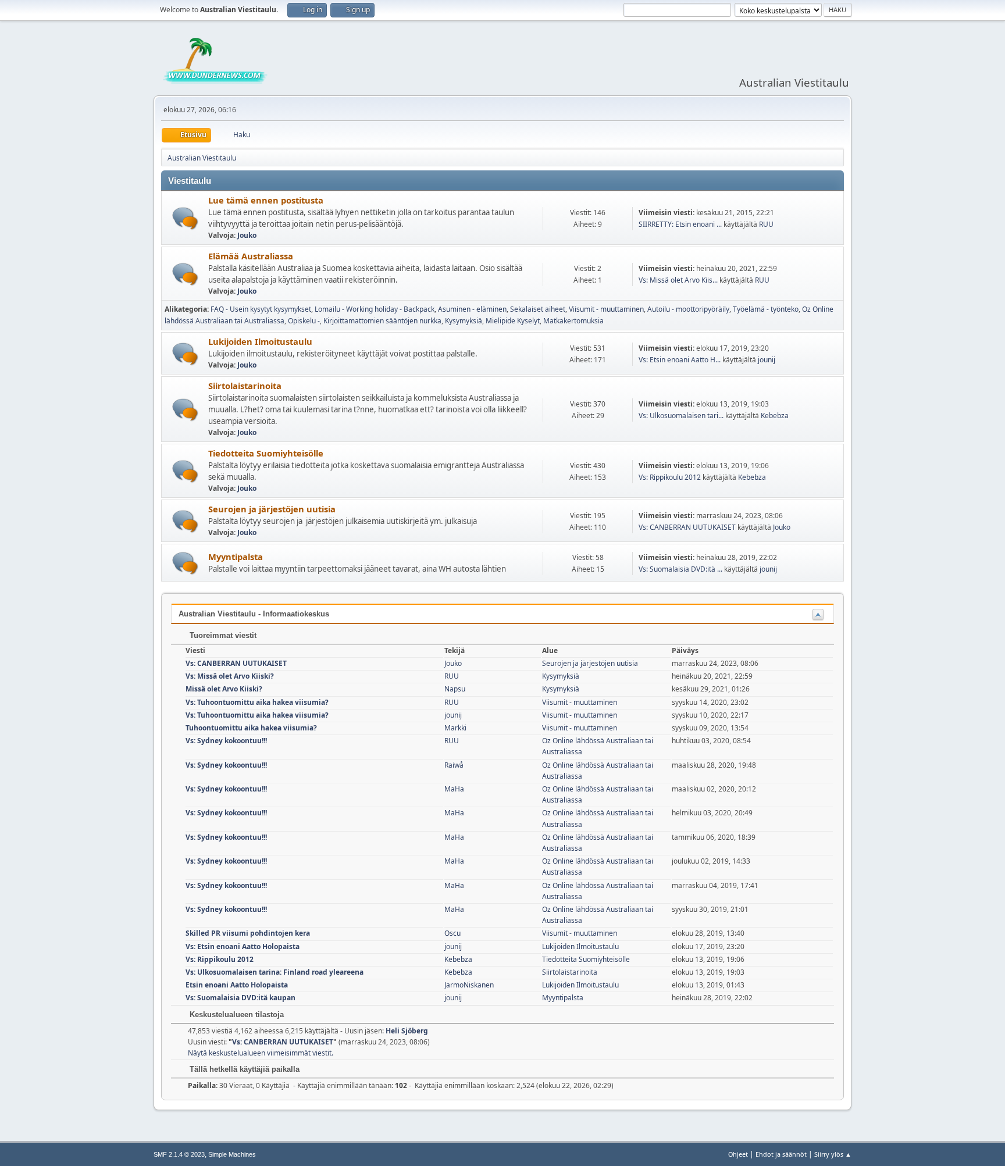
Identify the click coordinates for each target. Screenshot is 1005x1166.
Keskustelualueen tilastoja (235, 1014)
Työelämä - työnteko (766, 309)
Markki (455, 728)
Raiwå (454, 765)
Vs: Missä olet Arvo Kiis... (678, 280)
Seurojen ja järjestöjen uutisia (272, 509)
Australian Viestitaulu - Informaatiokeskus (254, 613)
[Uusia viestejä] (185, 218)
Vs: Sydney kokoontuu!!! (226, 741)
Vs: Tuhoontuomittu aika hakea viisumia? (257, 702)
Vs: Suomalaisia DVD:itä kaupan (240, 998)
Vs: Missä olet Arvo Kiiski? (230, 676)
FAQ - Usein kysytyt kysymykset (261, 309)
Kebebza (775, 415)
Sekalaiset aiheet (537, 309)
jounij (766, 360)
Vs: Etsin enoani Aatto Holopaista (243, 946)
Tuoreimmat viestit (221, 635)
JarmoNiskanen (469, 985)
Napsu (454, 689)
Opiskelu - (304, 321)
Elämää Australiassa (250, 256)
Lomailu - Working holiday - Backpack (374, 309)
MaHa (454, 789)
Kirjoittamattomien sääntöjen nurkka (382, 321)
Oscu (452, 933)
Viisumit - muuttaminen (606, 309)
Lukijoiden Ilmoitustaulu (260, 341)
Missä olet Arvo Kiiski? (224, 689)
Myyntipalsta (235, 556)
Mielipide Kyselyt (513, 321)
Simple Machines (232, 1154)
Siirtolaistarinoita (244, 385)
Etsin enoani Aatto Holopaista (237, 985)
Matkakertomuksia (573, 321)
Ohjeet (738, 1154)
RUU (766, 224)
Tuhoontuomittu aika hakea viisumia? (251, 728)
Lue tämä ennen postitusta (265, 200)
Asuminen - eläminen (472, 309)
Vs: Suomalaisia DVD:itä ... (680, 569)
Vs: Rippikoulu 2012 (670, 477)
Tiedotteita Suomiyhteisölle (265, 453)
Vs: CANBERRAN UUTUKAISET (687, 527)
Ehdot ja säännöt (781, 1154)
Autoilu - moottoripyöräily (688, 309)
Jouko (246, 235)
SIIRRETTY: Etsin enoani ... (680, 224)
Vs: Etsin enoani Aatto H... (680, 360)
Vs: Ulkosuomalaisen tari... (681, 415)
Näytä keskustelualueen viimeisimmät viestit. (260, 1053)
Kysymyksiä (463, 321)
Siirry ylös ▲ (832, 1154)
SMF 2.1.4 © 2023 (179, 1154)
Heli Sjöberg (407, 1031)
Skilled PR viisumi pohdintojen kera (248, 933)
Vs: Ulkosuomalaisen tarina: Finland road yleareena (274, 972)
